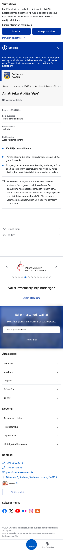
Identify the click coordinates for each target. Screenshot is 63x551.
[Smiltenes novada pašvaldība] (22, 79)
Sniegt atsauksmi (31, 297)
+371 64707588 (14, 467)
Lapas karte (10, 435)
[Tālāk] (56, 266)
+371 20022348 (14, 462)
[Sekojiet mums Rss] (37, 511)
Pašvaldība (9, 389)
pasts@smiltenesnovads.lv (19, 472)
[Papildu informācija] (17, 483)
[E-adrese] (8, 483)
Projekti (7, 380)
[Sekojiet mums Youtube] (17, 511)
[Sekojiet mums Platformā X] (11, 511)
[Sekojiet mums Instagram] (31, 511)
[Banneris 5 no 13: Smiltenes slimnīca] (31, 266)
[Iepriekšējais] (6, 266)
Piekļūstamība (11, 426)
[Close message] (58, 48)
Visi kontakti (17, 492)
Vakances (8, 363)
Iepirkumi (8, 372)
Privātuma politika (13, 418)
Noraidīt (16, 31)
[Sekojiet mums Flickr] (24, 511)
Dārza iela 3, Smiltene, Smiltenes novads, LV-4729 (31, 477)
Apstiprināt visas (46, 31)
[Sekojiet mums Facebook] (4, 511)
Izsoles (7, 397)
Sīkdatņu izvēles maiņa (15, 444)
